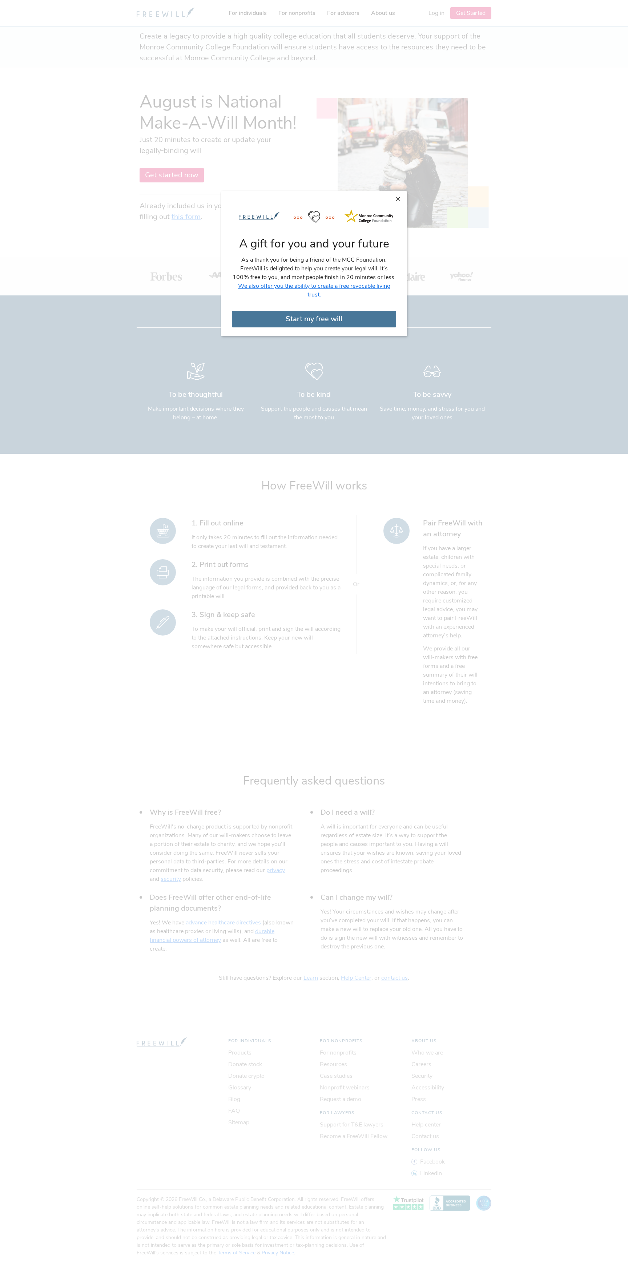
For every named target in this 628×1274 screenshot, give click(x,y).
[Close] (398, 198)
